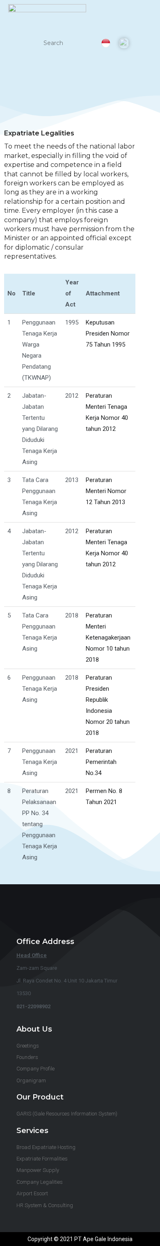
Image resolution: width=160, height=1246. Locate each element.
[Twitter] (109, 913)
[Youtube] (80, 913)
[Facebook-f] (50, 913)
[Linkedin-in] (65, 913)
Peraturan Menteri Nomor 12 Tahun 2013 (106, 491)
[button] (144, 43)
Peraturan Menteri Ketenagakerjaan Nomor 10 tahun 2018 (108, 637)
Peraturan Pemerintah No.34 (101, 762)
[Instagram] (95, 913)
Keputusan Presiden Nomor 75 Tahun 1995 (108, 333)
